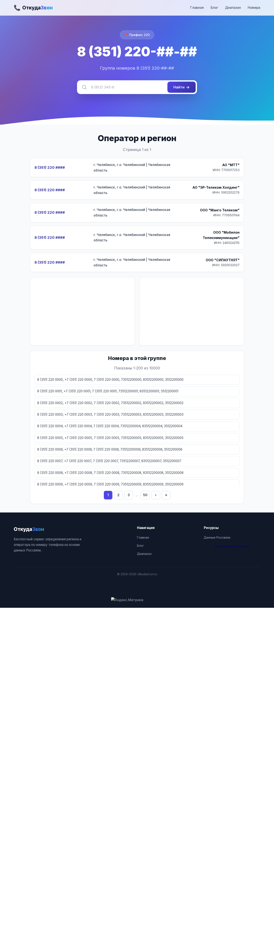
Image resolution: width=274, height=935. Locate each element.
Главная (197, 8)
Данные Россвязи (217, 537)
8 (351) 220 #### (49, 167)
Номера (254, 8)
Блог (214, 8)
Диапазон (233, 8)
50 (145, 495)
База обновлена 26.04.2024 (232, 546)
